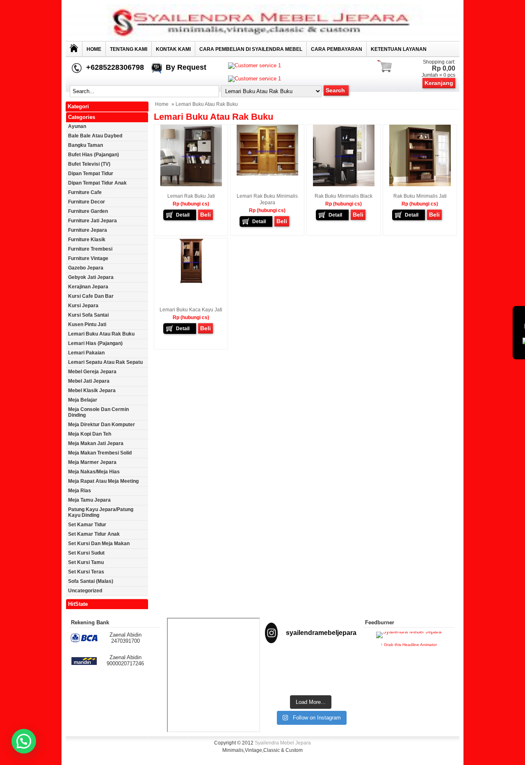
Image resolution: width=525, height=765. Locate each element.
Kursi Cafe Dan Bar (91, 296)
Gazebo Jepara (85, 268)
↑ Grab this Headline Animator (409, 644)
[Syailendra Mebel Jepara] (262, 39)
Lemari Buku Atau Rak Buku (101, 334)
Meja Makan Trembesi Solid (100, 453)
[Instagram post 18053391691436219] (311, 661)
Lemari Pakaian (86, 353)
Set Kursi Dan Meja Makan (99, 543)
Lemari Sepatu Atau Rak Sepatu (105, 362)
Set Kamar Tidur (87, 525)
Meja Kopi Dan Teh (89, 434)
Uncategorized (85, 591)
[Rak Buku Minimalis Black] (343, 184)
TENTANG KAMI (128, 49)
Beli (205, 214)
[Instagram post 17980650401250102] (342, 661)
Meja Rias (79, 490)
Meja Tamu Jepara (89, 500)
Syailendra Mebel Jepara (283, 743)
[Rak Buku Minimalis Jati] (420, 184)
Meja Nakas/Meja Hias (94, 472)
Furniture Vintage (88, 258)
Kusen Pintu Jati (87, 324)
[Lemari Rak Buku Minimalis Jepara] (267, 174)
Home (94, 49)
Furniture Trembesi (90, 249)
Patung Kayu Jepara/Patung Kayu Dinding (100, 512)
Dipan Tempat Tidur (90, 173)
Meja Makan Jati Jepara (95, 443)
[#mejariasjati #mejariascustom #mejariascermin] (279, 680)
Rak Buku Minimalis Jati (420, 196)
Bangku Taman (85, 145)
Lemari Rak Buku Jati (191, 196)
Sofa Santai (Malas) (90, 581)
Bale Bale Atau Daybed (95, 136)
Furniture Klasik (86, 239)
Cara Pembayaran (336, 49)
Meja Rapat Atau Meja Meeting (103, 481)
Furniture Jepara (87, 230)
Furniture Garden (88, 211)
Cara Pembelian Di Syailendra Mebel (250, 49)
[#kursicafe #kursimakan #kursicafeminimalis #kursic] (342, 680)
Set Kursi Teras (86, 572)
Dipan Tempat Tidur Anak (97, 183)
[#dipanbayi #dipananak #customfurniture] (279, 661)
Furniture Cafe (85, 192)
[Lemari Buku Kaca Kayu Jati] (191, 283)
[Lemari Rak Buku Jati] (191, 184)
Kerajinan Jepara (88, 287)
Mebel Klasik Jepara (92, 390)
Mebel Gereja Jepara (92, 372)
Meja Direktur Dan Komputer (101, 424)
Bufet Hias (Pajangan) (93, 155)
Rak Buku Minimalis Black (343, 196)
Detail (182, 215)
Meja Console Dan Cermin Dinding (98, 412)
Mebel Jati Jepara (89, 381)
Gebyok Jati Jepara (91, 277)
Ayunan (77, 126)
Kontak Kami (173, 49)
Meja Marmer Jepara (92, 462)
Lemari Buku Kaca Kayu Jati (191, 310)
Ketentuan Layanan (399, 49)
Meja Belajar (82, 400)
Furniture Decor (86, 202)
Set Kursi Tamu (86, 562)
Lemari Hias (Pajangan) (95, 343)
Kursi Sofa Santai (88, 315)
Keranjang (439, 83)
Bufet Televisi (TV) (89, 164)
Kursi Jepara (83, 305)
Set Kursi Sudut (86, 553)
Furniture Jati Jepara (92, 221)
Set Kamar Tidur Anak (94, 534)
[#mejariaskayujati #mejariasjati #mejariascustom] (311, 680)
